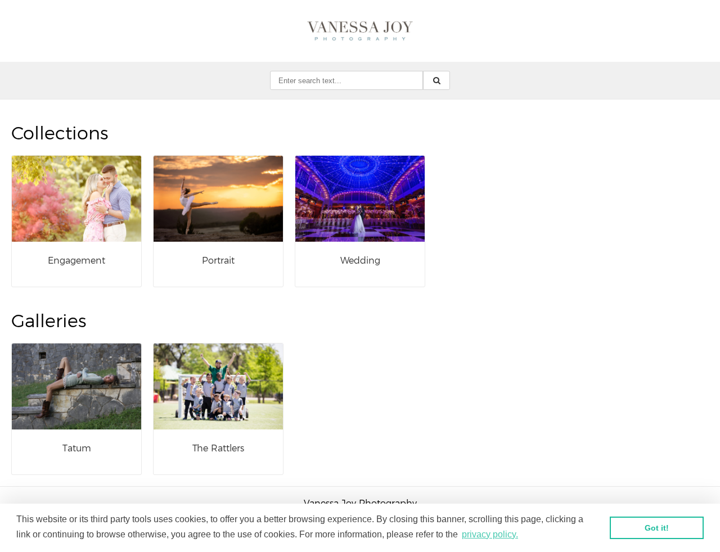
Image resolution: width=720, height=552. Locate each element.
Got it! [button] (657, 527)
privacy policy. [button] (490, 534)
